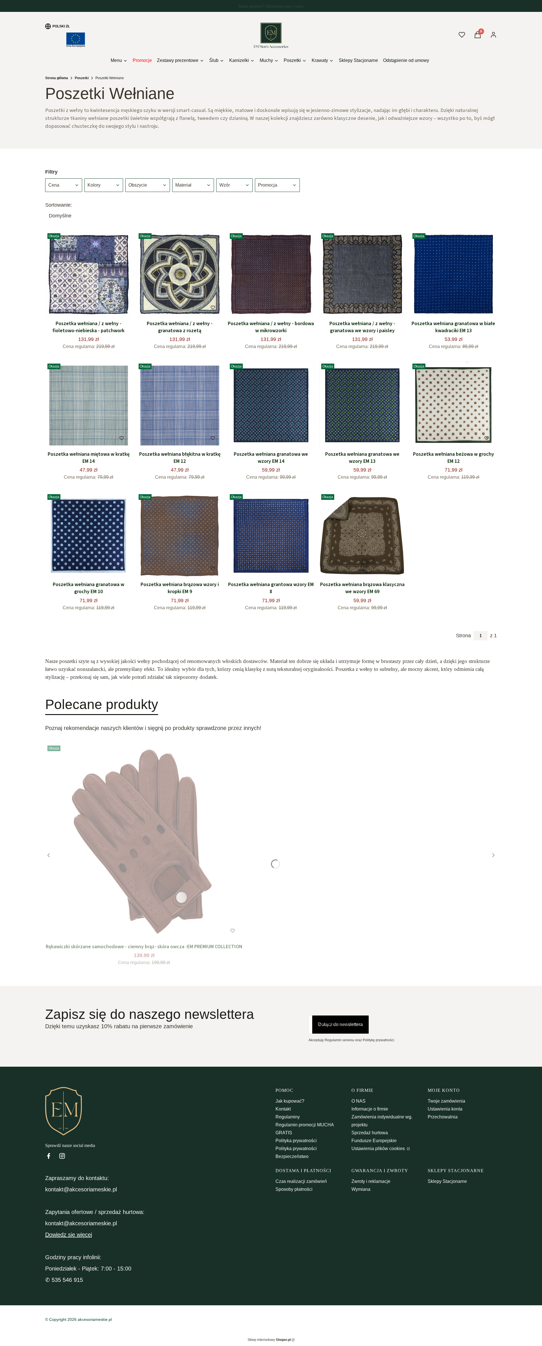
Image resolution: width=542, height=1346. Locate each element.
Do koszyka (76, 307)
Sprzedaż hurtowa (369, 1132)
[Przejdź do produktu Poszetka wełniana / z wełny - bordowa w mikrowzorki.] (271, 274)
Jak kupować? (290, 1101)
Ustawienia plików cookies (378, 1148)
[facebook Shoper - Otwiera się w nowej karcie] (48, 1155)
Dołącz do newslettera (340, 1024)
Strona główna (56, 78)
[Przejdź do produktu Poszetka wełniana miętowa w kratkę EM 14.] (88, 404)
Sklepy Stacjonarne (447, 1181)
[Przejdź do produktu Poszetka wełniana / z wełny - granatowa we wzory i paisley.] (362, 274)
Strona (463, 635)
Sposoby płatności (294, 1189)
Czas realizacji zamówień (301, 1181)
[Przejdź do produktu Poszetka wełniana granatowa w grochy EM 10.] (88, 535)
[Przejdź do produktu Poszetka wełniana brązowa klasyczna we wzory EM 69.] (362, 535)
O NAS (358, 1101)
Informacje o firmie (369, 1109)
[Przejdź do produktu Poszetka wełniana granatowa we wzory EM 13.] (362, 404)
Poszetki (82, 78)
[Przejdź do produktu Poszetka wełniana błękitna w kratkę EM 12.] (179, 404)
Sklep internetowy (269, 1340)
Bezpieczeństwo (292, 1156)
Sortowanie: (58, 205)
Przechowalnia (443, 1116)
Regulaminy (288, 1116)
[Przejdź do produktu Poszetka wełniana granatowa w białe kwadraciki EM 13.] (453, 274)
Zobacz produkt (136, 930)
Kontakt (283, 1109)
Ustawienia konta (445, 1109)
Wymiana (360, 1189)
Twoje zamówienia (446, 1101)
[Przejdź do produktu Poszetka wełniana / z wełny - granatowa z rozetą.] (179, 274)
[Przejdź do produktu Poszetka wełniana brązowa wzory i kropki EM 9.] (179, 535)
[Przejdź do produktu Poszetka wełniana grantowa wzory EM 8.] (271, 535)
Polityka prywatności (296, 1140)
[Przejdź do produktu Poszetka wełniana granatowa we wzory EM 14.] (271, 404)
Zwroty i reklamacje (370, 1181)
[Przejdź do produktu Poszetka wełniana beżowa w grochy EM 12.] (453, 404)
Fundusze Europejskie (374, 1140)
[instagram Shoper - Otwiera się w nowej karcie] (62, 1155)
